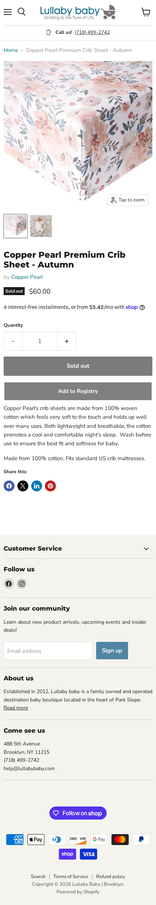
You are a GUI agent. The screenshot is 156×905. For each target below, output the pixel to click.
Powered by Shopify (78, 892)
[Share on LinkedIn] (36, 485)
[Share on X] (22, 485)
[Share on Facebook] (9, 485)
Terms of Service (70, 876)
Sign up (112, 651)
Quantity (13, 325)
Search (38, 876)
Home (11, 50)
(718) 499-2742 (92, 32)
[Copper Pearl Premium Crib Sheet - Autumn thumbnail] (15, 226)
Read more (16, 707)
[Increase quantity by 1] (67, 341)
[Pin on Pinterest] (50, 485)
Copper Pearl (27, 277)
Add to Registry (78, 391)
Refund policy (110, 876)
